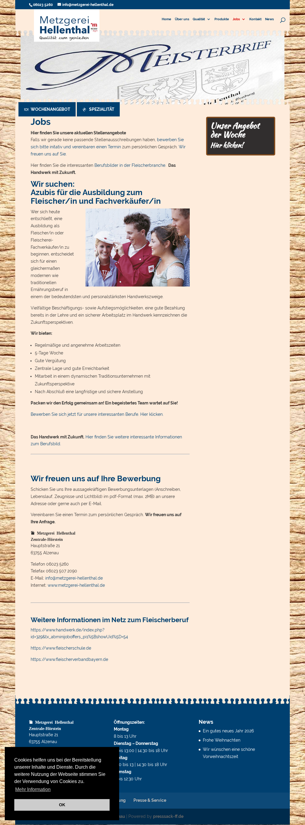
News (269, 19)
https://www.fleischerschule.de (61, 648)
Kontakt (255, 19)
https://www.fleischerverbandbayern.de (69, 659)
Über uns (182, 19)
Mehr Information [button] (33, 789)
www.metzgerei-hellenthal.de (76, 585)
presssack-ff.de (168, 816)
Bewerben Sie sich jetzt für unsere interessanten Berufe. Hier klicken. (97, 414)
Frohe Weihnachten (221, 740)
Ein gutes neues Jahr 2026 (228, 731)
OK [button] (62, 804)
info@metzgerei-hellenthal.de (74, 578)
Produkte (221, 19)
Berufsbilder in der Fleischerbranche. (130, 165)
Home (166, 19)
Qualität (199, 19)
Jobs (236, 19)
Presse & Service (149, 800)
